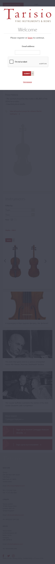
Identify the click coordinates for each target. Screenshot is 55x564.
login (30, 37)
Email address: (28, 46)
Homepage (27, 82)
